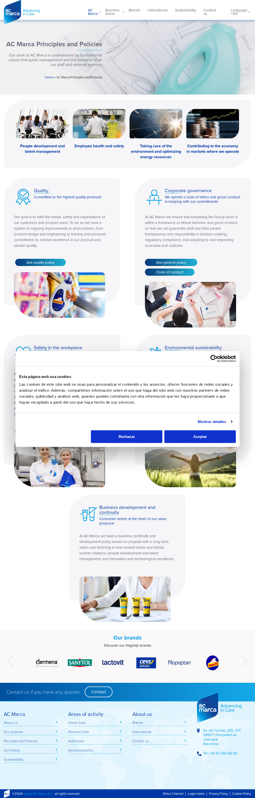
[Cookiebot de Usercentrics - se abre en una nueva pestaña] (214, 358)
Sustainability (185, 10)
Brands (134, 10)
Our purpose (13, 731)
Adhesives (76, 741)
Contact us (209, 11)
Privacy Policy (218, 793)
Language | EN (239, 11)
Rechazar (127, 436)
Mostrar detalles (212, 422)
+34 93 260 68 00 (223, 753)
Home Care (76, 722)
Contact (98, 691)
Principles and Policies (20, 741)
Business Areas (112, 11)
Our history (12, 750)
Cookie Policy (241, 793)
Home (49, 77)
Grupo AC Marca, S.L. (38, 794)
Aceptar (200, 436)
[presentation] (10, 660)
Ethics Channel (173, 793)
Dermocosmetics (80, 750)
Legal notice (196, 793)
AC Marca (40, 12)
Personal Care (78, 731)
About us (10, 722)
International (158, 10)
